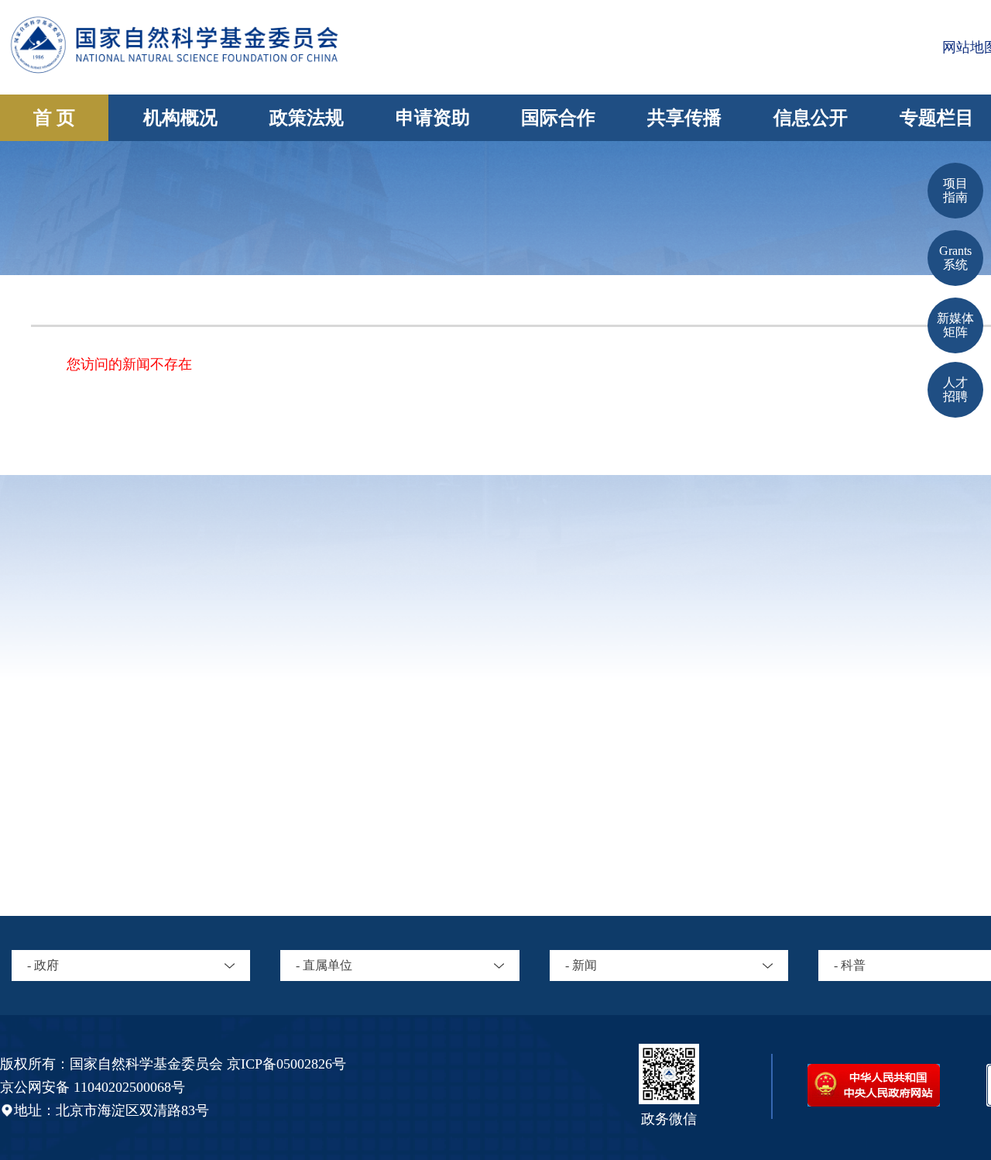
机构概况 (180, 118)
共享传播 (684, 118)
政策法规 (306, 118)
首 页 (54, 118)
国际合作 (558, 118)
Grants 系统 (955, 257)
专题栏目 (937, 118)
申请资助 (433, 118)
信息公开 (810, 118)
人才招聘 (955, 389)
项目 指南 (955, 190)
